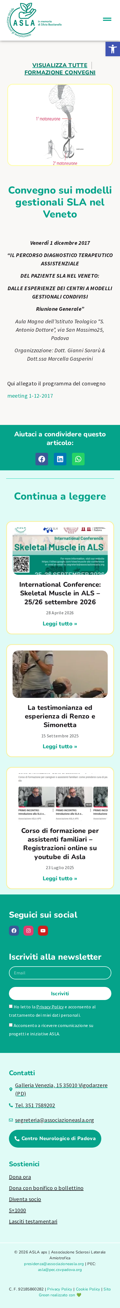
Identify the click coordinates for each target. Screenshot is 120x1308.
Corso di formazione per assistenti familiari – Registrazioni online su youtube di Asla (60, 843)
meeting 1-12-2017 (30, 395)
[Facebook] (14, 931)
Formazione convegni (60, 72)
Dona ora (20, 1176)
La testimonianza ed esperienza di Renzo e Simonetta (60, 716)
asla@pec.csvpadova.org (60, 1269)
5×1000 (17, 1210)
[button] (112, 49)
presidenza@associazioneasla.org (54, 1264)
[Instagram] (28, 931)
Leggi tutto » (60, 623)
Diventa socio (25, 1198)
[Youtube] (43, 931)
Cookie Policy (88, 1289)
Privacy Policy (50, 1006)
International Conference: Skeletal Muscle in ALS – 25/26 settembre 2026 (60, 593)
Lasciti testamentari (33, 1221)
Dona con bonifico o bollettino (46, 1187)
